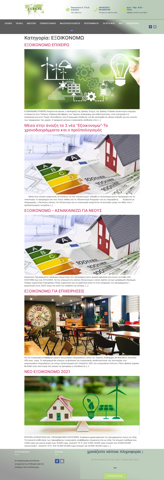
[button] (115, 476)
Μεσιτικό (31, 23)
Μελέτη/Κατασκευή (70, 23)
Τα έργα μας (109, 23)
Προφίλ (19, 23)
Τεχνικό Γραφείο (48, 23)
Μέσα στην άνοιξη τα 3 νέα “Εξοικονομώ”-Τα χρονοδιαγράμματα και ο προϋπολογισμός (66, 127)
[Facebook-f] (150, 26)
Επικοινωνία (133, 23)
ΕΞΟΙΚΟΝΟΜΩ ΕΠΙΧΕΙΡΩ (46, 45)
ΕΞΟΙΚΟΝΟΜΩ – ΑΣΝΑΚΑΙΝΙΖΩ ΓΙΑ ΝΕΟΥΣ (63, 210)
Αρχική (8, 23)
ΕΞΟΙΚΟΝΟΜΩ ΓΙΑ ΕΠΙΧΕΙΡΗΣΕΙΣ (54, 291)
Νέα (121, 23)
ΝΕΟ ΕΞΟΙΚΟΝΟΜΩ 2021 (47, 371)
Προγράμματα (91, 23)
